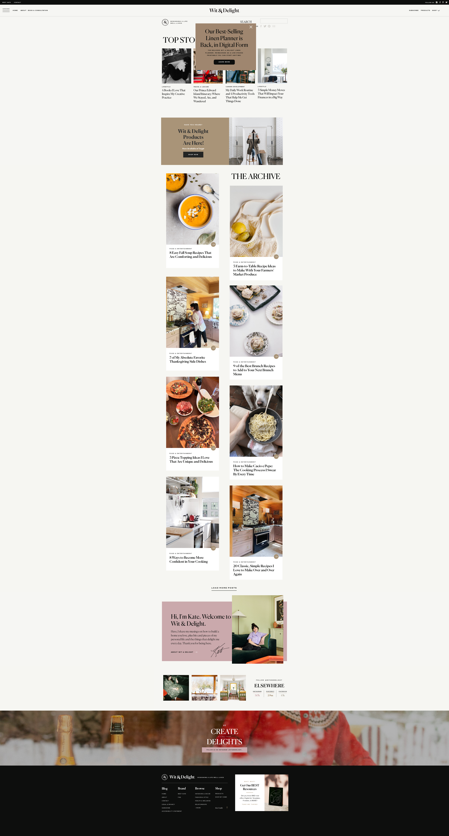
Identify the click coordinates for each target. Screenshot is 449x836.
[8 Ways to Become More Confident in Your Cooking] (192, 512)
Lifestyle (166, 87)
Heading (224, 587)
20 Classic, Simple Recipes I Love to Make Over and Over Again (253, 570)
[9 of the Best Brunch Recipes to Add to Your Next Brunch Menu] (256, 321)
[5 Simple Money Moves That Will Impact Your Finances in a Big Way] (272, 66)
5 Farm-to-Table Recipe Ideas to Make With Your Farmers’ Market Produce (254, 270)
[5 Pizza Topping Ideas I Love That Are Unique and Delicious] (192, 412)
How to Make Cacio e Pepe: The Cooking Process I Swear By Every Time (254, 470)
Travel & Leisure (201, 87)
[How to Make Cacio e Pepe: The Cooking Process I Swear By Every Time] (256, 421)
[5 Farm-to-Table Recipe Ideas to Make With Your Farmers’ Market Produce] (256, 221)
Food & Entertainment (181, 249)
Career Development (235, 86)
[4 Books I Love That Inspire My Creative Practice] (176, 66)
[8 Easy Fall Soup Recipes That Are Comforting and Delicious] (192, 209)
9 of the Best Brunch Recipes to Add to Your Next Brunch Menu (254, 370)
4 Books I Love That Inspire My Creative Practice (173, 94)
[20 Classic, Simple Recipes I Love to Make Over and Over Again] (256, 521)
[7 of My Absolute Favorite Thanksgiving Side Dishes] (192, 312)
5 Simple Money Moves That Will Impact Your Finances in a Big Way (271, 94)
